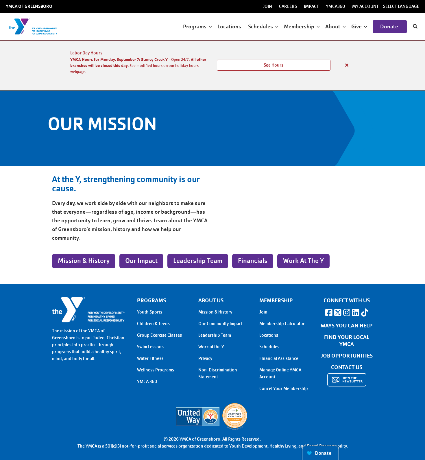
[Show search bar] (415, 26)
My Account (365, 6)
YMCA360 (335, 6)
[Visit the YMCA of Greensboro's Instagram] (347, 313)
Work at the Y (303, 260)
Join (267, 6)
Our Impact (141, 260)
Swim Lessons (150, 347)
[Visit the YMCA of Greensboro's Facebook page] (329, 313)
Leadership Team (197, 260)
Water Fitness (150, 358)
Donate (389, 26)
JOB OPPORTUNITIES (347, 355)
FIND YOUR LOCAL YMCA (346, 341)
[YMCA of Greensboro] (39, 26)
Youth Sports (149, 312)
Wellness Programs (155, 370)
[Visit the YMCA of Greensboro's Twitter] (338, 313)
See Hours (273, 65)
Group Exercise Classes (159, 335)
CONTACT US (346, 367)
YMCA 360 (147, 381)
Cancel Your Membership (283, 388)
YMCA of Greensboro (29, 6)
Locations (229, 26)
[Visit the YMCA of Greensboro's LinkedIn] (356, 313)
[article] (212, 65)
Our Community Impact (220, 324)
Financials (252, 260)
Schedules (269, 347)
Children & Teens (153, 324)
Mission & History (84, 260)
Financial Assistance (278, 358)
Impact (311, 6)
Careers (288, 6)
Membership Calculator (282, 324)
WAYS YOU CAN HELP (347, 325)
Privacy (205, 358)
